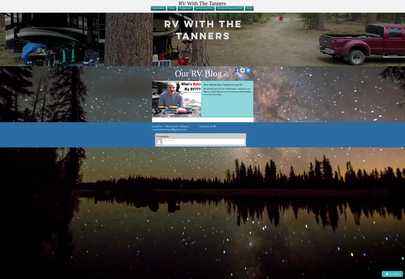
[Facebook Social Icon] (237, 70)
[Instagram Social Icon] (243, 70)
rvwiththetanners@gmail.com (169, 129)
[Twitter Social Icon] (248, 70)
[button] (204, 8)
